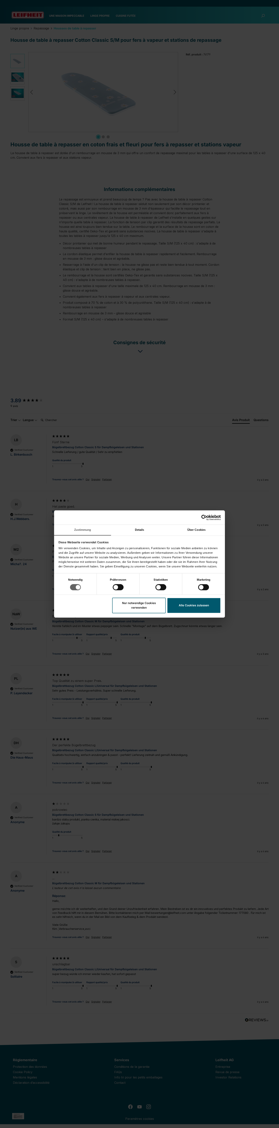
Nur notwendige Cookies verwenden (139, 605)
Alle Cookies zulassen (194, 605)
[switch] (118, 587)
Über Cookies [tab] (196, 529)
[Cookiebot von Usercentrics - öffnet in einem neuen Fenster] (204, 517)
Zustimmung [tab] (82, 529)
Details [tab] (139, 529)
